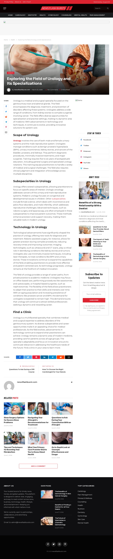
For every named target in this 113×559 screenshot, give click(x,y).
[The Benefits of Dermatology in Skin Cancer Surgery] (85, 257)
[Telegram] (6, 122)
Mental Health (80, 15)
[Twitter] (6, 112)
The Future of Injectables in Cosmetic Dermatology (60, 521)
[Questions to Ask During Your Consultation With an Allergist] (62, 408)
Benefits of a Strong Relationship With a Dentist (90, 205)
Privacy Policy (8, 2)
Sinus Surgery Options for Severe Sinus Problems (14, 420)
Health (43, 15)
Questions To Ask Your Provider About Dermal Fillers (101, 229)
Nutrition (81, 509)
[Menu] (4, 8)
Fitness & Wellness (85, 498)
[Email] (6, 132)
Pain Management (97, 15)
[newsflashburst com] (56, 8)
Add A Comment (38, 466)
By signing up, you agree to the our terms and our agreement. (94, 308)
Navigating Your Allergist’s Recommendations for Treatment (38, 421)
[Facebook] (6, 106)
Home (10, 15)
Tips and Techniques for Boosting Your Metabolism (13, 449)
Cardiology (20, 15)
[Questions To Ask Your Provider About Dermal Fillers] (85, 230)
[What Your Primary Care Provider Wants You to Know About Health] (38, 438)
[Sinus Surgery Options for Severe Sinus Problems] (14, 408)
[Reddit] (6, 117)
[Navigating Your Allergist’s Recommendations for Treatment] (38, 408)
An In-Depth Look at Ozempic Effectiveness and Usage (61, 451)
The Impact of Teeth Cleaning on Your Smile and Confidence (101, 242)
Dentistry (32, 15)
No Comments (53, 90)
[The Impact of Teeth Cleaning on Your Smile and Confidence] (85, 242)
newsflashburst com (59, 551)
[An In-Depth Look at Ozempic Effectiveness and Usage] (62, 438)
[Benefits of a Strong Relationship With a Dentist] (94, 190)
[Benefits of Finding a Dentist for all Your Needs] (47, 507)
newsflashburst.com (22, 90)
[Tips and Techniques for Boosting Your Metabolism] (14, 438)
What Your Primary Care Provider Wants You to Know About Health (37, 451)
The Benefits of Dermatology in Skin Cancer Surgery (101, 256)
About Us (18, 2)
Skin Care (81, 519)
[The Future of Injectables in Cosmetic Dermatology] (47, 521)
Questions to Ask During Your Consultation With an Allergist (61, 421)
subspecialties (59, 199)
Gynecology (53, 15)
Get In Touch (27, 2)
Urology (17, 141)
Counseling (66, 15)
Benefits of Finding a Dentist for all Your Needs (63, 507)
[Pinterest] (6, 127)
